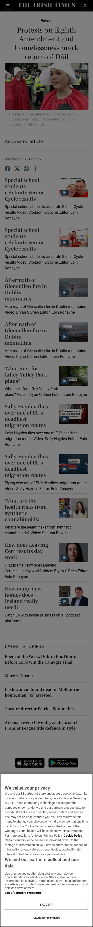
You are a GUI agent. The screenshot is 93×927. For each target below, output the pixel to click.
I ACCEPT (46, 904)
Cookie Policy (73, 835)
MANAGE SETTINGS (46, 918)
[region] (46, 850)
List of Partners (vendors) (23, 892)
